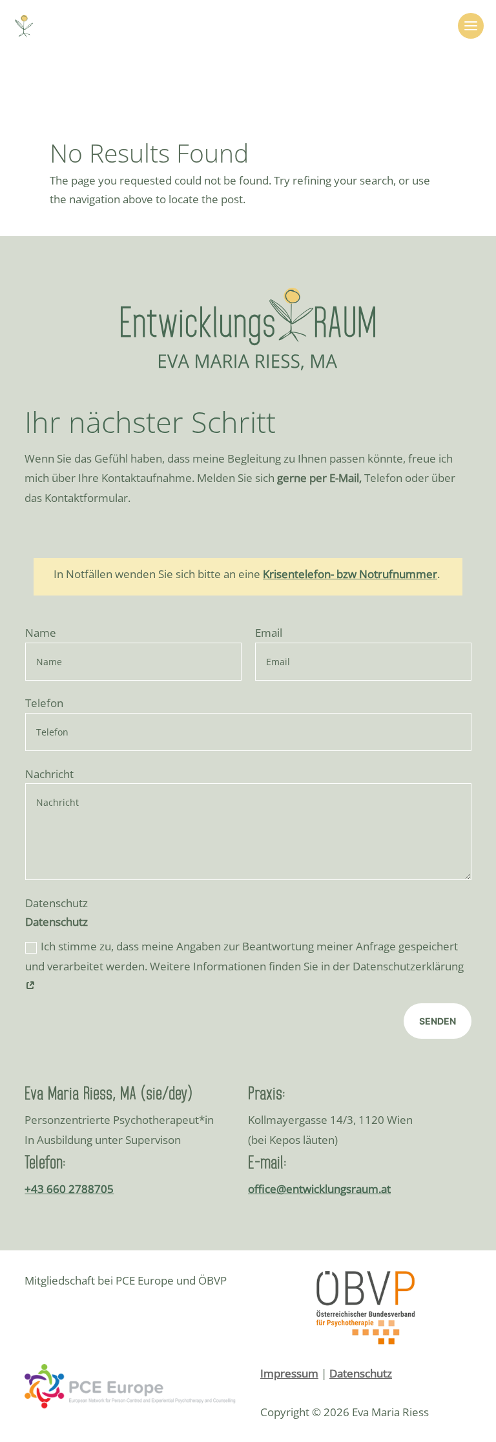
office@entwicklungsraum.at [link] (319, 1188)
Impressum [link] (289, 1373)
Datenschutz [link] (360, 1373)
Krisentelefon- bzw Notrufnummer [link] (350, 573)
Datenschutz (56, 903)
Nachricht (49, 773)
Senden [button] (437, 1021)
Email (268, 632)
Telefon (44, 703)
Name (40, 632)
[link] (24, 24)
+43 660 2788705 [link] (69, 1188)
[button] (471, 26)
